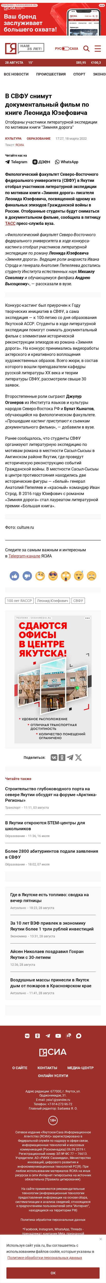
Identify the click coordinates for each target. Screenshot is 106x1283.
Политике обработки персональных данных (44, 1258)
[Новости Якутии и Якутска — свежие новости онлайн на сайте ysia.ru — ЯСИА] (24, 48)
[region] (53, 1259)
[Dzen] (41, 162)
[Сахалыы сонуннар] (66, 48)
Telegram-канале (24, 556)
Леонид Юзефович (52, 601)
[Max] (79, 1036)
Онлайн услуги (53, 1076)
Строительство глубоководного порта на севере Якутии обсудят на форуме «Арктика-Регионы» (51, 794)
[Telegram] (70, 757)
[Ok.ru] (62, 757)
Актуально (18, 908)
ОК (53, 1273)
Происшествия (51, 74)
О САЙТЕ (19, 1068)
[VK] (27, 1036)
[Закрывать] (101, 1239)
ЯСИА (19, 145)
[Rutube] (68, 1036)
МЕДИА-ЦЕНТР (80, 1068)
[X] (78, 757)
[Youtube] (58, 1036)
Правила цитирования (62, 1179)
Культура (13, 138)
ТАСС (10, 223)
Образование (38, 138)
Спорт (79, 74)
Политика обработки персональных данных (53, 1220)
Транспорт (13, 807)
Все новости (16, 74)
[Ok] (37, 1036)
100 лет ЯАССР (19, 601)
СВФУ (78, 601)
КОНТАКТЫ (47, 1068)
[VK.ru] (54, 757)
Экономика (18, 936)
